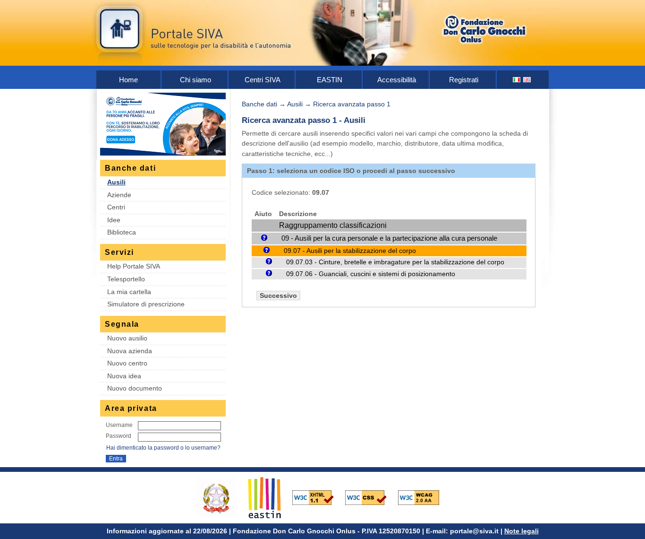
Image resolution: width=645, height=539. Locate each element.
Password (118, 436)
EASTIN (329, 80)
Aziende (119, 195)
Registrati (463, 80)
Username (119, 425)
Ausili (116, 182)
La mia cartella (129, 292)
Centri (116, 207)
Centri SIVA (262, 80)
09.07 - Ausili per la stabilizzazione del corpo (350, 250)
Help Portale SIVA (133, 266)
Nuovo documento (134, 388)
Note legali (521, 531)
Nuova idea (124, 376)
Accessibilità (396, 80)
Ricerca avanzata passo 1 (351, 104)
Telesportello (126, 279)
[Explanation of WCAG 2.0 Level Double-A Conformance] (423, 497)
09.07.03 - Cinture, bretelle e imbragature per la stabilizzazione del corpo (395, 262)
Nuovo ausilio (127, 338)
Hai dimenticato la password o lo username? (163, 448)
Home (128, 80)
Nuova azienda (129, 351)
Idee (113, 220)
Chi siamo (195, 80)
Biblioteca (121, 232)
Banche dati (259, 104)
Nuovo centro (127, 363)
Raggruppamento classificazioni (333, 225)
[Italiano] (517, 79)
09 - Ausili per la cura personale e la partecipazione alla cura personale (389, 238)
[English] (527, 79)
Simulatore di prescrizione (146, 304)
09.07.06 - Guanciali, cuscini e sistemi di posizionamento (370, 274)
